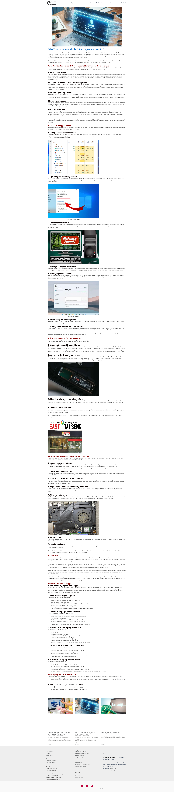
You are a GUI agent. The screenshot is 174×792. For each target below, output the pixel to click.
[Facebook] (82, 786)
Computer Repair (50, 750)
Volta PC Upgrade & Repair (60, 678)
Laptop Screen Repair (80, 750)
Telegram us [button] (74, 691)
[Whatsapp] (92, 786)
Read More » (51, 744)
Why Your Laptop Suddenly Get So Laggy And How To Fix (85, 733)
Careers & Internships (108, 750)
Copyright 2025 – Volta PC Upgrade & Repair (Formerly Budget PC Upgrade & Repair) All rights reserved (87, 788)
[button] (80, 3)
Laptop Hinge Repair (79, 755)
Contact (123, 3)
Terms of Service (79, 777)
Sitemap (105, 754)
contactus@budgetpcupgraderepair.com (116, 770)
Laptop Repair (87, 3)
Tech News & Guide (79, 774)
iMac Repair (49, 757)
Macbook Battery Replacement (82, 764)
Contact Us (105, 752)
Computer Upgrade (51, 760)
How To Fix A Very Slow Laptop (110, 733)
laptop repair (119, 676)
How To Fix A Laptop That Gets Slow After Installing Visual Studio (59, 733)
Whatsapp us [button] (59, 691)
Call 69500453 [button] (66, 691)
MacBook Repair (100, 3)
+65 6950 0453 (112, 768)
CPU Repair (48, 753)
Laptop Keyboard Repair (80, 751)
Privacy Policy (78, 776)
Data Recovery (113, 3)
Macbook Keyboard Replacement (83, 768)
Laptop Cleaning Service (81, 757)
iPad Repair (49, 758)
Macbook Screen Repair (80, 766)
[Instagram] (87, 786)
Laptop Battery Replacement (82, 753)
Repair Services (75, 3)
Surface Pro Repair (50, 762)
